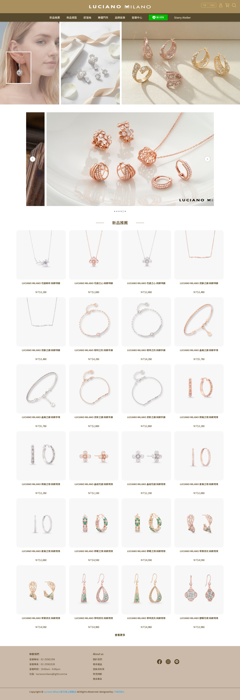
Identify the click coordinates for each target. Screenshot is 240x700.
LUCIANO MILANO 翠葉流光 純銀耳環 (199, 551)
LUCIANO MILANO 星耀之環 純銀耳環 (199, 484)
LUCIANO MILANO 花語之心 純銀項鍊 (94, 283)
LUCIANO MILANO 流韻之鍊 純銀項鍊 (199, 283)
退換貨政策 (98, 669)
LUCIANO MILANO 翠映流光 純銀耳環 (94, 618)
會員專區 (97, 678)
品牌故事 (120, 17)
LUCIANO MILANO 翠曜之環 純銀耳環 (94, 551)
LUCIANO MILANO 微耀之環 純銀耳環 (199, 417)
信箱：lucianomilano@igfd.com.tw (48, 674)
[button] (32, 159)
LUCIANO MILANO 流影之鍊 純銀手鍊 (94, 417)
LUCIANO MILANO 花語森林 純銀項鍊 (41, 283)
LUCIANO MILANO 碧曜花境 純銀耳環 (199, 618)
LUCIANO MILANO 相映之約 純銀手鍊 (94, 350)
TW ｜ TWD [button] (209, 5)
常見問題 (97, 674)
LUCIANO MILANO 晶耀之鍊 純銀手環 (199, 350)
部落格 (87, 17)
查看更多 (120, 635)
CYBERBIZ (118, 691)
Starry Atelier (182, 17)
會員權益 (97, 664)
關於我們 (97, 659)
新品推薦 (54, 17)
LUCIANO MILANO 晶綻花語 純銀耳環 (94, 484)
